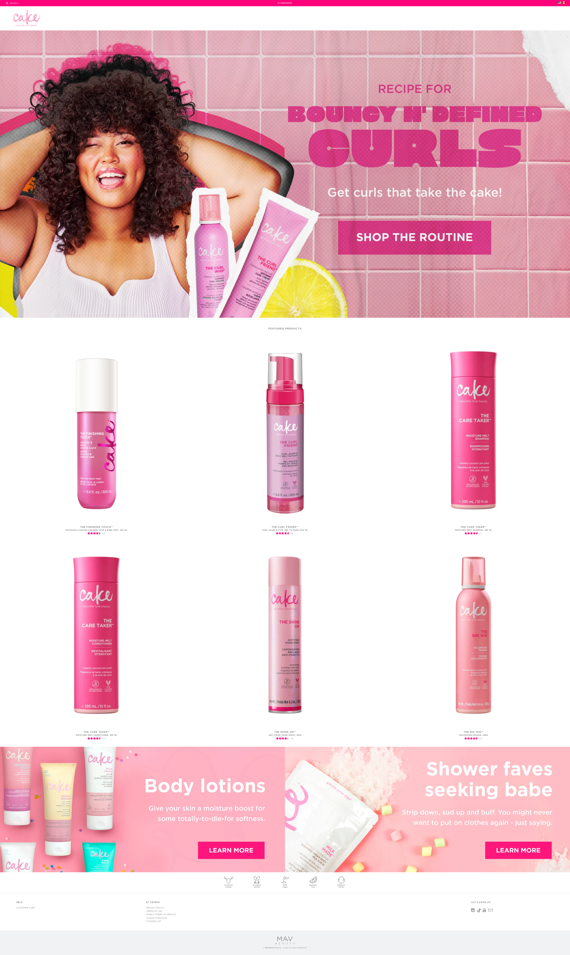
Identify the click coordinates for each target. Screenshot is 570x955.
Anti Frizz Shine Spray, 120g (285, 735)
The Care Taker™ (473, 527)
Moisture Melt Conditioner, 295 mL (96, 735)
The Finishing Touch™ (96, 527)
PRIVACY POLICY (155, 908)
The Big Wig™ (473, 732)
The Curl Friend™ (285, 527)
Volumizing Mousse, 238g (473, 735)
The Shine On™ (285, 732)
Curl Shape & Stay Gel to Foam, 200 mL (285, 530)
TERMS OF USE (154, 911)
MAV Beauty (270, 948)
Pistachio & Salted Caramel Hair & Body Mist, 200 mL (96, 530)
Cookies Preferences (156, 918)
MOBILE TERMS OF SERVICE (161, 914)
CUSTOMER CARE (25, 908)
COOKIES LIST (153, 921)
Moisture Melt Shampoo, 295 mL (473, 530)
